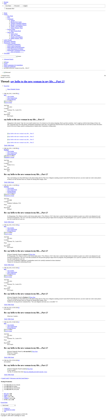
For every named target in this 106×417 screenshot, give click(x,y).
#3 (18, 185)
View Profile (10, 96)
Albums (13, 20)
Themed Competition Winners (18, 23)
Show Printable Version (13, 89)
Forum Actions (11, 29)
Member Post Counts (16, 22)
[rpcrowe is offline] (9, 195)
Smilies (6, 395)
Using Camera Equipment (14, 46)
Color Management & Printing (15, 49)
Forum (5, 14)
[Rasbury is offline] (9, 157)
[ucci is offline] (8, 102)
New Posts (10, 16)
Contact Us (7, 408)
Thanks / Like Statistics (17, 26)
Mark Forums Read (16, 31)
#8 (18, 360)
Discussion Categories (10, 41)
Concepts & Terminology (14, 44)
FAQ (8, 17)
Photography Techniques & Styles (16, 50)
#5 (18, 267)
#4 (18, 225)
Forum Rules (4, 402)
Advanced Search (8, 59)
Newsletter (7, 53)
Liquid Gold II (5, 378)
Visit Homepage (11, 192)
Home (5, 13)
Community (10, 19)
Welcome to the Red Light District (19, 378)
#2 (18, 148)
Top (5, 411)
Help (5, 3)
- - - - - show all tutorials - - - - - (15, 52)
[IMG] (5, 396)
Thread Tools (6, 85)
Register (6, 2)
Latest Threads (8, 40)
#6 (18, 307)
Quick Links (10, 32)
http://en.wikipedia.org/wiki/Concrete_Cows (35, 372)
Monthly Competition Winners (18, 25)
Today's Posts (14, 34)
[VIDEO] (6, 398)
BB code (6, 393)
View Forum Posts (12, 98)
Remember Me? (10, 8)
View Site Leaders (15, 35)
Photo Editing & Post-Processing (15, 47)
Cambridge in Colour (9, 409)
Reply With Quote (9, 145)
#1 (18, 93)
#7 (18, 322)
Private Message (11, 99)
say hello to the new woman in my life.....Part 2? (38, 81)
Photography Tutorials (10, 43)
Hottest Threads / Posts (17, 28)
